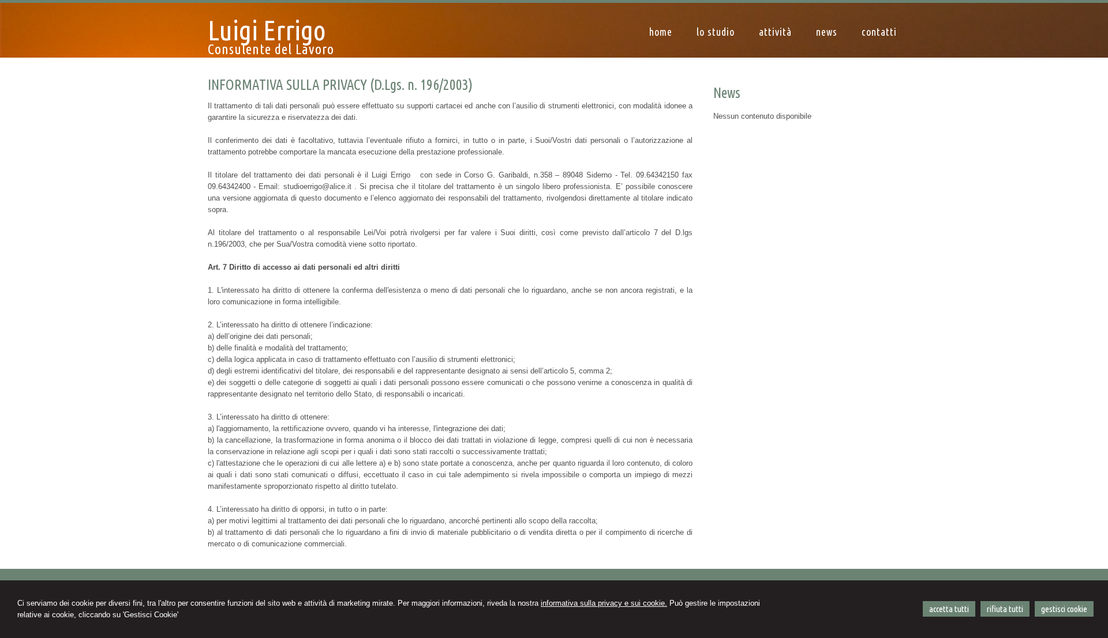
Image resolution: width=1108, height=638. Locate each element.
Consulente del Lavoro (271, 49)
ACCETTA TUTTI (949, 609)
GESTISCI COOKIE (1064, 609)
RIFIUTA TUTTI (1005, 609)
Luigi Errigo (267, 30)
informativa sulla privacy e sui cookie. (604, 603)
